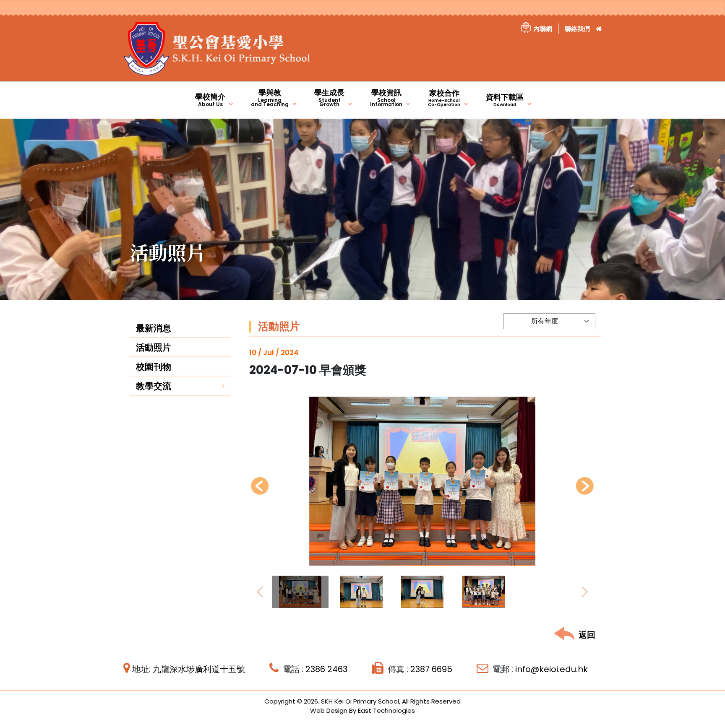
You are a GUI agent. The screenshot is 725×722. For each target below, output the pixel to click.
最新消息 (153, 328)
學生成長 (329, 97)
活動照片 (153, 347)
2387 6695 (431, 669)
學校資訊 (386, 97)
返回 (587, 635)
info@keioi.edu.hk (551, 669)
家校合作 (444, 98)
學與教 (270, 97)
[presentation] (260, 486)
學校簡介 (210, 99)
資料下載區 (505, 100)
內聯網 (542, 28)
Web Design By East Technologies (362, 710)
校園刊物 (153, 367)
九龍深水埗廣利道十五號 (199, 669)
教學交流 (153, 386)
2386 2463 (326, 669)
